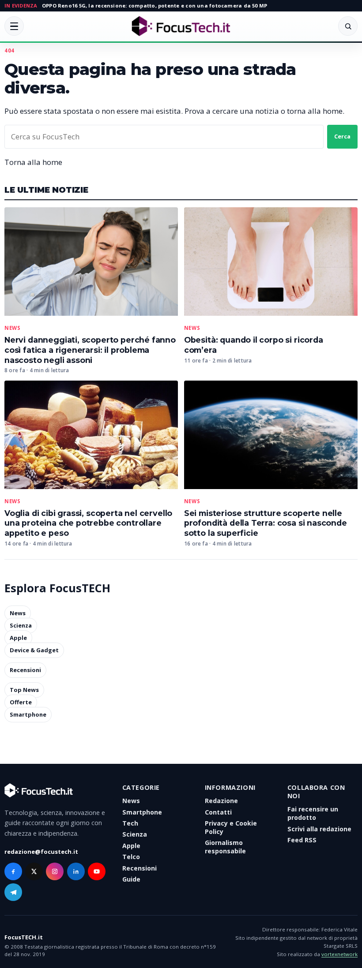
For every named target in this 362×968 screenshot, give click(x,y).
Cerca (342, 136)
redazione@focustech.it (41, 852)
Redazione (221, 800)
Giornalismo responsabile (225, 846)
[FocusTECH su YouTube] (97, 871)
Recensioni (25, 670)
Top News (24, 690)
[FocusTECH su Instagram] (55, 871)
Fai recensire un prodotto (312, 813)
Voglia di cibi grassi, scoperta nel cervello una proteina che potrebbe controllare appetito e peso (88, 523)
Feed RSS (302, 840)
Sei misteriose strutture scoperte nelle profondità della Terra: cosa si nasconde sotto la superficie (265, 523)
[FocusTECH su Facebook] (13, 871)
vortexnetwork (339, 954)
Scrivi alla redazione (319, 829)
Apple (18, 638)
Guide (131, 879)
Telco (131, 856)
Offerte (21, 702)
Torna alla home (33, 162)
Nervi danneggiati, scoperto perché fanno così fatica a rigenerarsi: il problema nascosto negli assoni (90, 350)
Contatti (218, 812)
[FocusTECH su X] (34, 871)
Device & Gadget (34, 650)
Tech (130, 823)
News (12, 328)
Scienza (21, 625)
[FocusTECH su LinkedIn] (76, 871)
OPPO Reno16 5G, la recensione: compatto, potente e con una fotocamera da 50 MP (154, 5)
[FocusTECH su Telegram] (13, 892)
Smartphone (28, 715)
